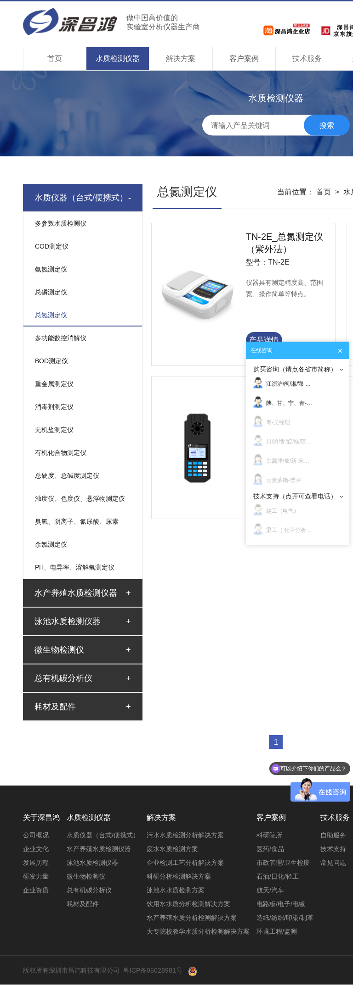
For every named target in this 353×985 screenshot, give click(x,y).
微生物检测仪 (86, 876)
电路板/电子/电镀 (280, 904)
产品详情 (264, 340)
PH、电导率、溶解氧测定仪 (74, 567)
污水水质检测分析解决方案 (185, 835)
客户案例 (244, 58)
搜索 (326, 125)
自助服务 (333, 835)
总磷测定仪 (51, 292)
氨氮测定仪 (51, 269)
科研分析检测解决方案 (179, 876)
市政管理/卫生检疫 (283, 862)
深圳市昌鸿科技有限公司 (111, 21)
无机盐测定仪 (54, 429)
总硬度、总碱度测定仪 (67, 475)
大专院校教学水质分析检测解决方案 (198, 931)
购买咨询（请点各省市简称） (295, 369)
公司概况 (36, 835)
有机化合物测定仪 (60, 452)
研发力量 (36, 876)
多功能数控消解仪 (60, 338)
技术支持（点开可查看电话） (295, 496)
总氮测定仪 (51, 315)
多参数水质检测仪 (60, 223)
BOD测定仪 (51, 361)
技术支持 (333, 848)
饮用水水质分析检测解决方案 (188, 904)
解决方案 (180, 58)
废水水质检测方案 (172, 848)
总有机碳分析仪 (89, 890)
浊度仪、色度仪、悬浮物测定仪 (80, 498)
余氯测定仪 (51, 544)
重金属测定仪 (54, 383)
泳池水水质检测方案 (176, 890)
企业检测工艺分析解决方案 (185, 862)
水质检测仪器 (118, 58)
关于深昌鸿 (41, 817)
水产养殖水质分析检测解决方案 (192, 917)
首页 (54, 58)
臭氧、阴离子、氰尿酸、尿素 (77, 521)
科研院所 (269, 835)
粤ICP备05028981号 (152, 970)
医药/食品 (270, 848)
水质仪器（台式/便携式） (103, 835)
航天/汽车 (270, 890)
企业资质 (36, 890)
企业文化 (36, 848)
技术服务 (307, 58)
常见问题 (333, 862)
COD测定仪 (51, 246)
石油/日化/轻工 (277, 876)
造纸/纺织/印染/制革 (284, 917)
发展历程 (36, 862)
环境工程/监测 (276, 931)
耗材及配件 (83, 904)
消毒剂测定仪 (54, 406)
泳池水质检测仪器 (92, 862)
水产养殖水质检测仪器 (99, 848)
